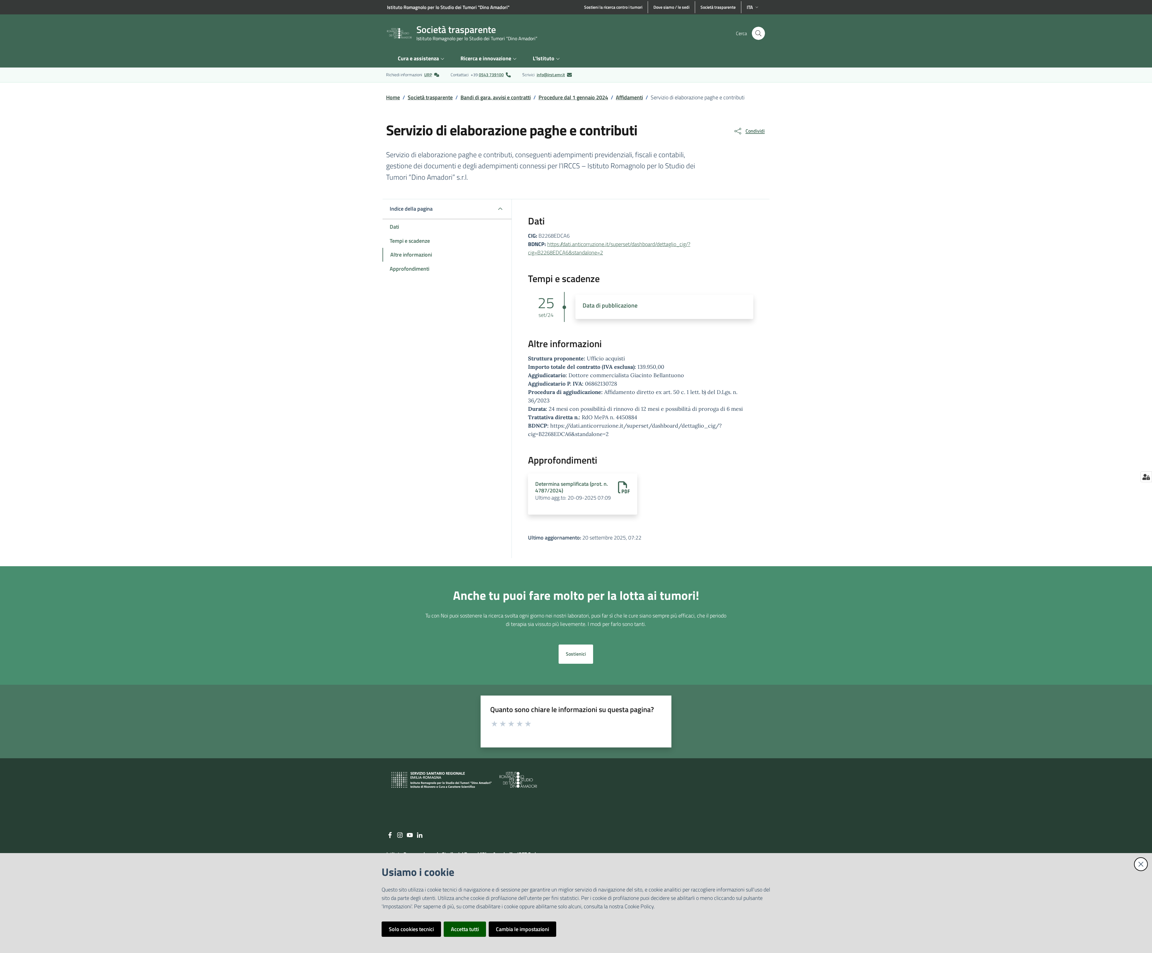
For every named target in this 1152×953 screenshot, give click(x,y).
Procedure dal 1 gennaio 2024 (573, 97)
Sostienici (576, 653)
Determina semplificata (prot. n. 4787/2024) (571, 487)
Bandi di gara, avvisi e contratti (495, 97)
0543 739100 (491, 74)
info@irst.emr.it (551, 74)
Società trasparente (430, 97)
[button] (758, 33)
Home (393, 97)
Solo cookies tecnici (411, 929)
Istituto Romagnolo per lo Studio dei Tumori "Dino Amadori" (448, 7)
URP (428, 74)
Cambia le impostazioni (522, 929)
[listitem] (412, 74)
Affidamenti (629, 97)
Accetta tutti (465, 929)
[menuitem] (422, 59)
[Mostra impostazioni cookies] (1146, 476)
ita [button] (750, 7)
